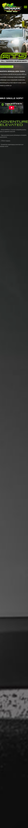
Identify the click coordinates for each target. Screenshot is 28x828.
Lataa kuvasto (6, 66)
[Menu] (25, 7)
